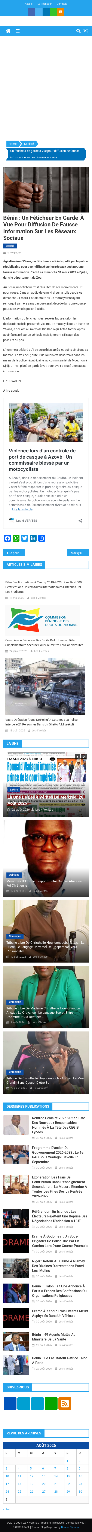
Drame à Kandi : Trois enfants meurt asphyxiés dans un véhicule (60, 1313)
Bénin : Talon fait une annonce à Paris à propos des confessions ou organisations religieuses (59, 1291)
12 (31, 1476)
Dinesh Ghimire (70, 1527)
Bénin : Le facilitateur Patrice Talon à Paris (60, 1360)
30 (80, 1491)
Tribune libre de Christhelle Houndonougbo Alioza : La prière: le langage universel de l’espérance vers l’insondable (45, 947)
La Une (14, 789)
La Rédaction (44, 3)
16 (80, 1476)
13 (44, 1476)
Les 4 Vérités (38, 597)
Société (10, 245)
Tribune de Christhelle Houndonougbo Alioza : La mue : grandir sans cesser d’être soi (45, 1080)
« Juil (6, 1509)
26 (31, 1491)
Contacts (62, 3)
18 (19, 1484)
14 (56, 1476)
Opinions (14, 874)
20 (44, 1484)
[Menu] (17, 31)
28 (56, 1491)
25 (19, 1491)
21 (56, 1484)
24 (7, 1491)
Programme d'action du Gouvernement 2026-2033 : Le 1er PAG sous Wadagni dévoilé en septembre (58, 1155)
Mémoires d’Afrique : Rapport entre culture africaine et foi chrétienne (46, 883)
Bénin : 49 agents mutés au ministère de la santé (54, 1337)
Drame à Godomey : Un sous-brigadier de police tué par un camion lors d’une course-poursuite (60, 1241)
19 (31, 1484)
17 (7, 1484)
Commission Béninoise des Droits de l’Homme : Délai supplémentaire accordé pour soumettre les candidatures (44, 643)
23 (80, 1484)
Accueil (29, 3)
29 (68, 1491)
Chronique (15, 936)
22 (68, 1484)
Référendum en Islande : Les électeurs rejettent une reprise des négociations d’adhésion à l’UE (59, 1216)
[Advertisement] (46, 89)
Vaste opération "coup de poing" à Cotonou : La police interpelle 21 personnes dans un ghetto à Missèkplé (41, 722)
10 (7, 1476)
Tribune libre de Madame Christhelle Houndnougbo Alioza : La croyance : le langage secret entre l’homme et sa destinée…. (43, 1012)
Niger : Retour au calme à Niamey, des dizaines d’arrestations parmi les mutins (59, 1266)
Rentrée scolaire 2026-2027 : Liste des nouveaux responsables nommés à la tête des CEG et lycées (58, 1125)
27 (44, 1491)
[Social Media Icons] (10, 1403)
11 (19, 1476)
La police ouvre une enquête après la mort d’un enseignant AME (17, 553)
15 (68, 1476)
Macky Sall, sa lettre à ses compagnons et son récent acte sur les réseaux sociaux (80, 553)
